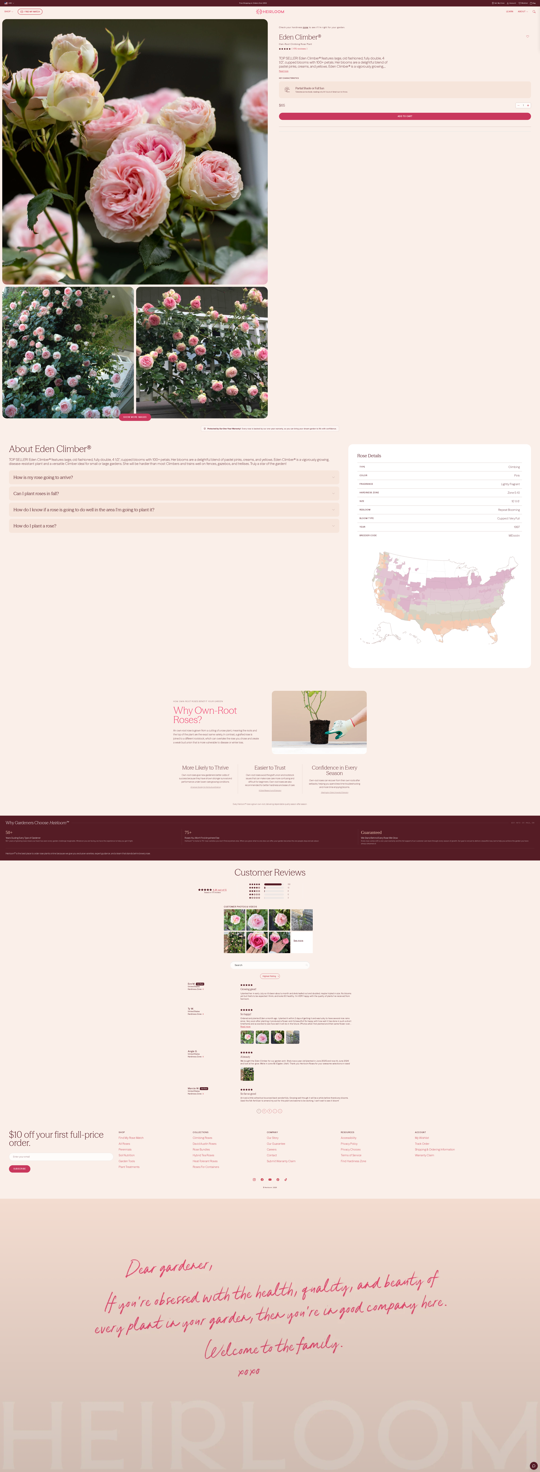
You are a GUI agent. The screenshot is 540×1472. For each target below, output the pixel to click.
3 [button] (269, 1111)
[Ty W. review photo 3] (277, 1037)
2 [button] (264, 1111)
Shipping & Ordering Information (435, 1149)
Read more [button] (245, 1026)
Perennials (125, 1149)
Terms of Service (351, 1155)
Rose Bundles (201, 1149)
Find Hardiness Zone (353, 1161)
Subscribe (20, 1169)
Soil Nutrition (127, 1155)
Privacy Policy (349, 1143)
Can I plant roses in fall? (36, 493)
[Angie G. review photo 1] (247, 1074)
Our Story (273, 1138)
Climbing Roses (202, 1138)
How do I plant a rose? (35, 526)
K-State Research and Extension (270, 790)
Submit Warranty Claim (281, 1161)
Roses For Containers (206, 1167)
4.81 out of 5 (220, 890)
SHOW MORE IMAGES (135, 417)
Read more (283, 71)
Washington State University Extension (334, 792)
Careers (272, 1149)
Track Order (422, 1143)
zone (305, 27)
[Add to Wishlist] (527, 36)
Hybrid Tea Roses (203, 1155)
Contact (272, 1155)
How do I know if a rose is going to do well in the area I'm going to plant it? (84, 509)
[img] (246, 985)
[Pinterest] (278, 1179)
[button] (285, 49)
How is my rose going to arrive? (43, 477)
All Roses (124, 1143)
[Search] (534, 11)
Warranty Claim (424, 1155)
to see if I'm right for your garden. (326, 27)
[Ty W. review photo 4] (293, 1037)
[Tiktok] (285, 1179)
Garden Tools (127, 1161)
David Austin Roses (204, 1143)
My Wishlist (422, 1138)
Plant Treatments (129, 1167)
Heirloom (268, 1187)
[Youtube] (270, 1179)
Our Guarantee (276, 1143)
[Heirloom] (270, 11)
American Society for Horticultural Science (205, 787)
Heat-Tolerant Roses (205, 1161)
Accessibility (348, 1138)
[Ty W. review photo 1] (247, 1037)
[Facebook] (262, 1179)
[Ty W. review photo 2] (262, 1037)
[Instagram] (254, 1179)
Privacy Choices (351, 1149)
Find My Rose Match (131, 1138)
